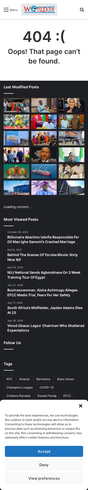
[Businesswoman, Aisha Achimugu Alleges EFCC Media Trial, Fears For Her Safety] (71, 105)
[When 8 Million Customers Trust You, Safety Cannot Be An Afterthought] (16, 138)
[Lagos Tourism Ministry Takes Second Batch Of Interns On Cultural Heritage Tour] (16, 105)
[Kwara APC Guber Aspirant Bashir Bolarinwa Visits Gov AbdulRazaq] (71, 122)
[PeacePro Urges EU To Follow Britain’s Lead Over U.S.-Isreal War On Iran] (71, 188)
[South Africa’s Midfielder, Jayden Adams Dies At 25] (16, 122)
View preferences (44, 478)
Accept (44, 451)
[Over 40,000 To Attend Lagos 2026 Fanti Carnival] (44, 138)
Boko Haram (65, 379)
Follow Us (12, 342)
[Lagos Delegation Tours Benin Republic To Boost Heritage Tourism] (16, 154)
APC (9, 379)
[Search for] (81, 11)
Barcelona (43, 379)
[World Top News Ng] (39, 9)
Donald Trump (46, 396)
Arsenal (24, 379)
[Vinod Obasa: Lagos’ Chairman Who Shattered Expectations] (44, 105)
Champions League (19, 387)
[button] (80, 405)
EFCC (67, 396)
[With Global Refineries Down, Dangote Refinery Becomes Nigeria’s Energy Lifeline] (16, 188)
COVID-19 (47, 387)
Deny (44, 465)
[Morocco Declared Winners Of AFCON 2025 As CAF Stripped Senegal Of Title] (16, 171)
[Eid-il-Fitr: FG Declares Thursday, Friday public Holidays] (71, 154)
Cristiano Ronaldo (18, 396)
